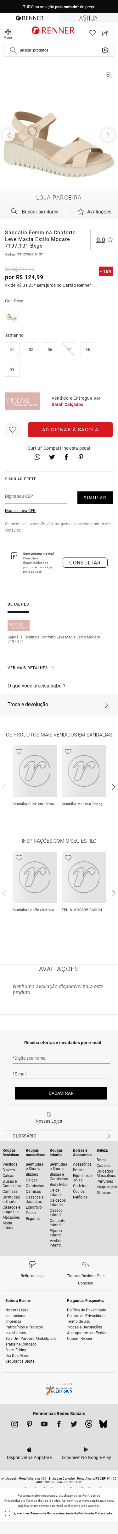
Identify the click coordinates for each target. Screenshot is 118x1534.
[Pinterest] (29, 1425)
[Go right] (108, 135)
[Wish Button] (12, 429)
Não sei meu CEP (20, 510)
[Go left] (9, 135)
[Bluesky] (103, 1425)
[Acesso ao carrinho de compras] (105, 35)
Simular (95, 497)
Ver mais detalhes (28, 668)
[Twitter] (74, 1425)
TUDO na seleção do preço (59, 6)
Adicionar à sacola (70, 430)
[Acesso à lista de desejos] (92, 35)
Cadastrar (61, 1093)
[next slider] (3, 786)
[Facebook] (59, 1425)
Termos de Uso (37, 1500)
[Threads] (89, 1425)
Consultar (85, 563)
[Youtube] (44, 1425)
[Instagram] (15, 1425)
